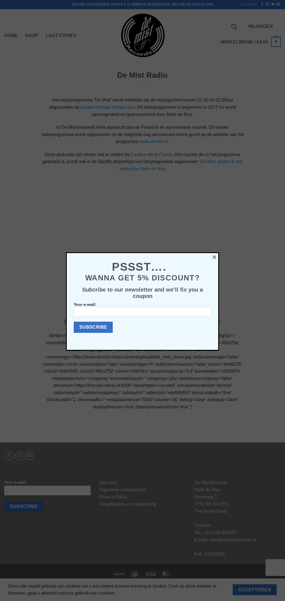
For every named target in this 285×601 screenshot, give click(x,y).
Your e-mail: (85, 304)
